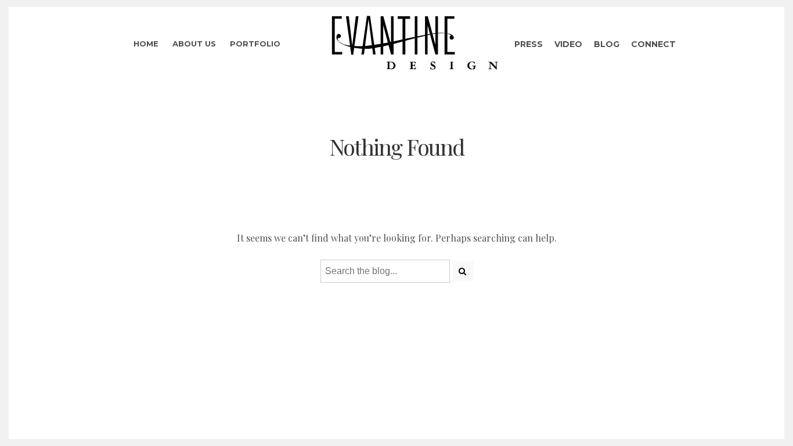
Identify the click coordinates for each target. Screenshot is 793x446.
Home (146, 43)
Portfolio (255, 43)
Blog (606, 44)
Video (568, 44)
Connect (653, 44)
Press (528, 44)
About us (194, 43)
